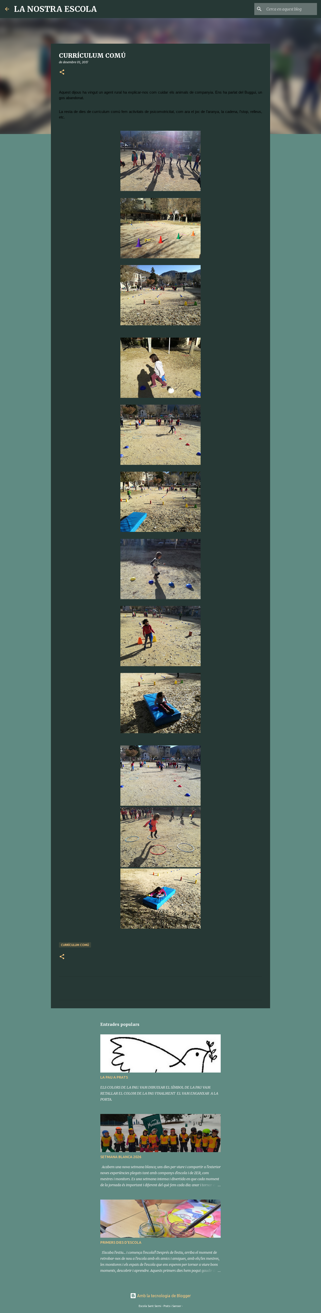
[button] (62, 72)
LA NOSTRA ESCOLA (55, 9)
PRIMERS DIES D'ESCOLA (120, 1242)
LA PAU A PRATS (114, 1077)
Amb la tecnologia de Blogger (163, 1295)
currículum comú (75, 945)
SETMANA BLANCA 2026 (120, 1157)
